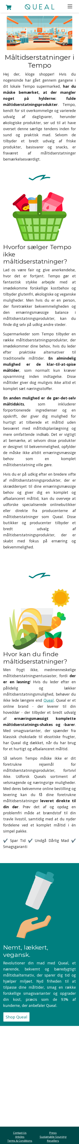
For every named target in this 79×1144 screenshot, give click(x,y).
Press (53, 1133)
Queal (49, 700)
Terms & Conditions (19, 1141)
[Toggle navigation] (70, 7)
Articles (19, 1137)
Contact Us (20, 1133)
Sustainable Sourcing (53, 1137)
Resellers (53, 1141)
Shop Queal (16, 1016)
